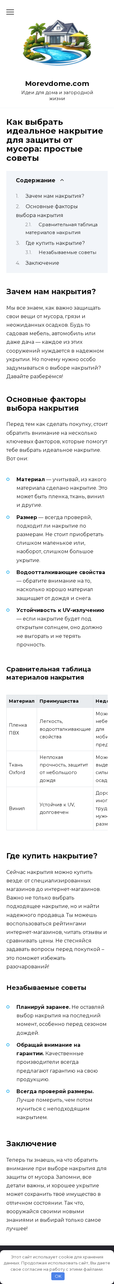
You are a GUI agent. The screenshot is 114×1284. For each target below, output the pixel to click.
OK (58, 1276)
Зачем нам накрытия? (55, 196)
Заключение (42, 263)
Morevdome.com (57, 83)
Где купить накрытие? (55, 243)
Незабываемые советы (67, 252)
